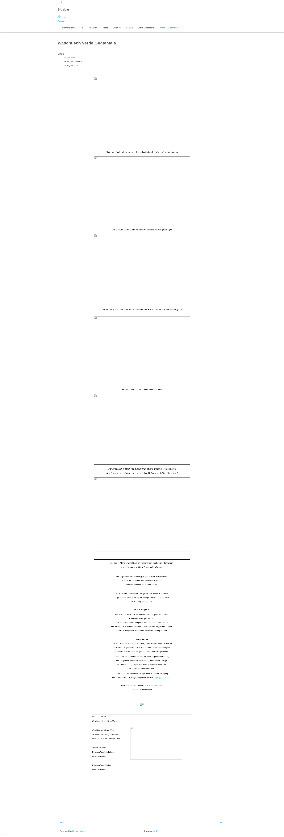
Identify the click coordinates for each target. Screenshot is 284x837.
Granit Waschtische (147, 28)
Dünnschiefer (68, 28)
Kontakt (129, 28)
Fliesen (105, 28)
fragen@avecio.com (162, 678)
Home (82, 28)
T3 (157, 831)
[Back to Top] (2, 835)
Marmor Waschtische (170, 28)
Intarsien (93, 28)
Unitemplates (78, 831)
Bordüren (117, 28)
